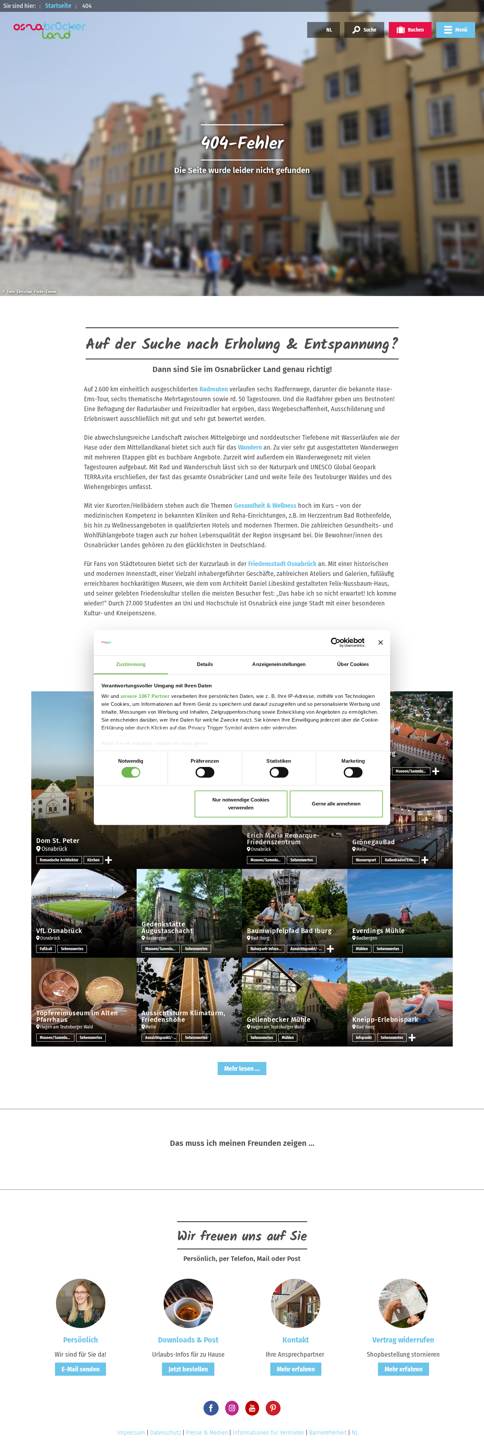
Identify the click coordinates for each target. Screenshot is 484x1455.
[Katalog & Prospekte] (188, 1302)
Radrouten (214, 389)
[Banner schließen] (380, 642)
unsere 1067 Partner (145, 696)
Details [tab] (205, 664)
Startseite (58, 6)
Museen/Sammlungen (413, 771)
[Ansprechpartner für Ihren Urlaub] (295, 1302)
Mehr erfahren (296, 1369)
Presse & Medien (207, 1432)
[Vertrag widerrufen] (403, 1302)
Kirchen (93, 860)
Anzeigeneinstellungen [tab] (279, 664)
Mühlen (362, 949)
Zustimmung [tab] (131, 664)
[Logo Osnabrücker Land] (49, 30)
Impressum (131, 1432)
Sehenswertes (301, 860)
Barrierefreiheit (328, 1432)
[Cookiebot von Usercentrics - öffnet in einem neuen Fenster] (335, 643)
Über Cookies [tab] (353, 664)
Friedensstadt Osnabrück (282, 564)
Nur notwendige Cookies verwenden (240, 803)
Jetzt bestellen (188, 1369)
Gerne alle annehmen (336, 803)
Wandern (250, 447)
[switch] (205, 772)
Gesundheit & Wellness (265, 505)
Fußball (46, 949)
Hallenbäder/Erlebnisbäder (402, 860)
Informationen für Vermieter (268, 1432)
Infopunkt (364, 1037)
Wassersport (366, 860)
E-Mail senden (80, 1369)
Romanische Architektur (59, 860)
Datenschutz (165, 1432)
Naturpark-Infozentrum (268, 949)
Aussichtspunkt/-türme (307, 949)
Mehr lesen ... (242, 1069)
